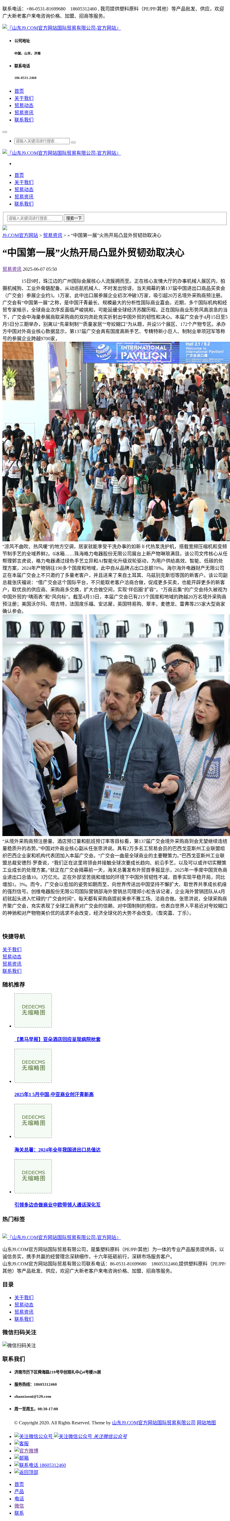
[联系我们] (21, 1443)
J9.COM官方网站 (20, 235)
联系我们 (24, 119)
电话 (19, 1498)
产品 (19, 1491)
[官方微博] (26, 1450)
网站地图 (206, 1422)
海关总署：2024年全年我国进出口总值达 (57, 1149)
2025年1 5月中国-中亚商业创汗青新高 (54, 1094)
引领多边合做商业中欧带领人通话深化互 (57, 1204)
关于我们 (24, 98)
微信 (19, 1505)
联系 (19, 1513)
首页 (19, 91)
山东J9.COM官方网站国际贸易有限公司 (154, 1422)
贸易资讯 (24, 112)
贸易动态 (24, 105)
